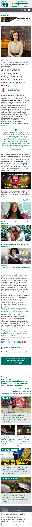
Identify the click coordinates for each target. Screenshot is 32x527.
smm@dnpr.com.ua (20, 510)
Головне (6, 398)
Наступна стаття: (16, 390)
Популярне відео (12, 352)
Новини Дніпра (6, 61)
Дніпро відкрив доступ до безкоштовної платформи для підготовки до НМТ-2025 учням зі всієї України (14, 333)
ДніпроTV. (4, 125)
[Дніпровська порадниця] (5, 510)
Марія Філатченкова (13, 91)
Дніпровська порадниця (9, 123)
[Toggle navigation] (2, 9)
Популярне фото (10, 478)
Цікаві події (22, 352)
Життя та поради (7, 349)
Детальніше (20, 521)
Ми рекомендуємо (20, 61)
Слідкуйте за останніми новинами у (16, 361)
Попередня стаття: (15, 381)
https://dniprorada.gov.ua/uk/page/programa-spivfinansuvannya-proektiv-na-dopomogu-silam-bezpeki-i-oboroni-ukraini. (15, 309)
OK (16, 525)
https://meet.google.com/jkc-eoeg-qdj (13, 291)
